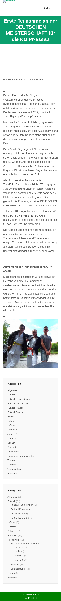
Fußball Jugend (15, 412)
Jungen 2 (12, 434)
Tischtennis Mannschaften (20, 456)
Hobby (10, 421)
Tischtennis (13, 451)
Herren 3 (12, 416)
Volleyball (12, 473)
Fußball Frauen (15, 407)
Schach (11, 442)
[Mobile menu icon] (55, 8)
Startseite (12, 447)
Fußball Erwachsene (18, 403)
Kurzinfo (11, 438)
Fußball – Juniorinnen (18, 399)
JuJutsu (11, 425)
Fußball (11, 394)
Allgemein (12, 390)
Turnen (11, 460)
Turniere (11, 464)
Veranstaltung (14, 469)
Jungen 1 (12, 429)
